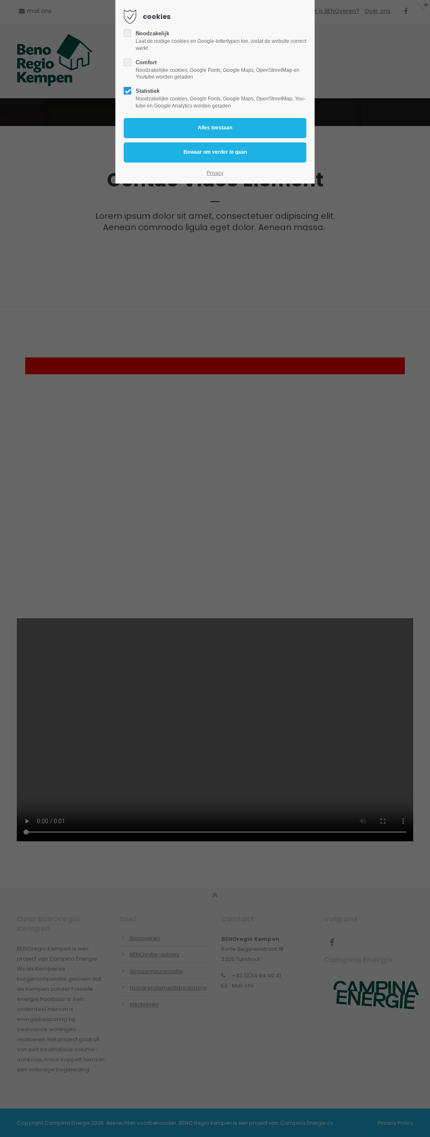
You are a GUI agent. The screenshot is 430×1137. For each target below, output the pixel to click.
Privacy (215, 173)
